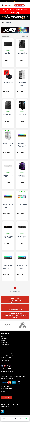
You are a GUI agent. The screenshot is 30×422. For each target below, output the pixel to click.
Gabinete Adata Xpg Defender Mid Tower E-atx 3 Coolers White (22, 84)
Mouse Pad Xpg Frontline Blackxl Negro (8, 53)
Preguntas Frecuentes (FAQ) (7, 353)
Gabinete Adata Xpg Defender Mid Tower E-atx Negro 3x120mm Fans (8, 114)
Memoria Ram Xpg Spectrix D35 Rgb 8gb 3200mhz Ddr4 (22, 145)
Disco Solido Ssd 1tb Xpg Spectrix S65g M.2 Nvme (22, 205)
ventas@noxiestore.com (15, 300)
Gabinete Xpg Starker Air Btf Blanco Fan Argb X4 (8, 144)
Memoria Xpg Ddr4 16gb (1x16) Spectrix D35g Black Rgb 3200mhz (8, 206)
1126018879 (15, 302)
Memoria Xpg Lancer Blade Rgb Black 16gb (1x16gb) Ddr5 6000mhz (8, 267)
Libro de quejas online (6, 357)
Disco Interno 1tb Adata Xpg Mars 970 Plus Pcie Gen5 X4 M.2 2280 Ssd (8, 236)
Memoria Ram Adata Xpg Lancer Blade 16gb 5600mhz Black (22, 236)
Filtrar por (5, 36)
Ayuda (2, 351)
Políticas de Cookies (5, 348)
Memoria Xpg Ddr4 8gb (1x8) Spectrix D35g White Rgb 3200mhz (8, 175)
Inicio (3, 22)
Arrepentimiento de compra (8, 355)
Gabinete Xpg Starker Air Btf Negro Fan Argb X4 (22, 114)
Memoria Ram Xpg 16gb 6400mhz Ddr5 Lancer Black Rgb (22, 267)
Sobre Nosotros (4, 338)
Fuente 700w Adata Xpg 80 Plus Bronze (8, 83)
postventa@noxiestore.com (15, 309)
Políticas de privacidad (6, 346)
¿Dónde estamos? (5, 342)
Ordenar (25, 36)
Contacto (3, 340)
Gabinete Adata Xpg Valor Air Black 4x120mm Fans (22, 53)
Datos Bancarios (5, 344)
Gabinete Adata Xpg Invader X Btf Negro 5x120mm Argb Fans (22, 175)
